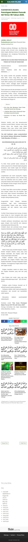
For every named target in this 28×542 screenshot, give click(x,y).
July (4, 497)
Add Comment (4, 19)
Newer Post (5, 443)
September (6, 493)
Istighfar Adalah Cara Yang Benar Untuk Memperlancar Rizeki (20, 373)
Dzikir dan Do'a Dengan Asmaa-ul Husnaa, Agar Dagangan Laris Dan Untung (6, 394)
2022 (4, 509)
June (4, 499)
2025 (4, 491)
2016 (4, 521)
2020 (4, 513)
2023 (4, 507)
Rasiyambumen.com (7, 42)
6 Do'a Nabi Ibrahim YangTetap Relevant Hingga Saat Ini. (20, 393)
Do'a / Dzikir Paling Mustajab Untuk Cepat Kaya (20, 357)
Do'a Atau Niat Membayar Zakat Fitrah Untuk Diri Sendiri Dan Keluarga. (14, 108)
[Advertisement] (14, 467)
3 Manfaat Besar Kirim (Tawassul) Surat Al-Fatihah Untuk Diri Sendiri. (14, 112)
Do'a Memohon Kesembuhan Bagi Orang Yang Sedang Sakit (6, 357)
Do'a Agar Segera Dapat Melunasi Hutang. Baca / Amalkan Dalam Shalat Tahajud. (20, 340)
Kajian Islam (14, 2)
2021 (4, 511)
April (4, 503)
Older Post (23, 443)
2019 (4, 515)
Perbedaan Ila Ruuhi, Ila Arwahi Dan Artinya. (14, 116)
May (4, 501)
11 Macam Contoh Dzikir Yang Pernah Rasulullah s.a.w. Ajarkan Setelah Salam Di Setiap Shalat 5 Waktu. (7, 375)
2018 (4, 517)
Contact (13, 535)
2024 (4, 505)
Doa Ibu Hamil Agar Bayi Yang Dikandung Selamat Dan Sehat (6, 339)
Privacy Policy (20, 535)
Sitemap (6, 535)
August (5, 495)
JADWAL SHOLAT (6, 40)
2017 (4, 519)
